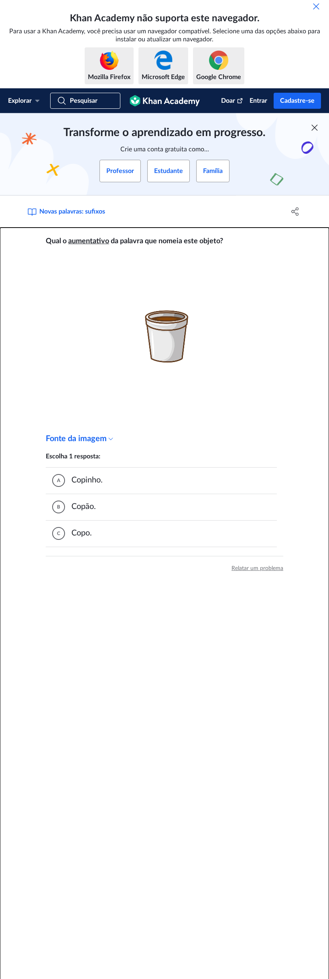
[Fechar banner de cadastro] (315, 128)
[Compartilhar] (295, 212)
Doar (228, 101)
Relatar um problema (257, 568)
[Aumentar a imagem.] (164, 339)
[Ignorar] (316, 6)
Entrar (258, 101)
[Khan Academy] (165, 101)
